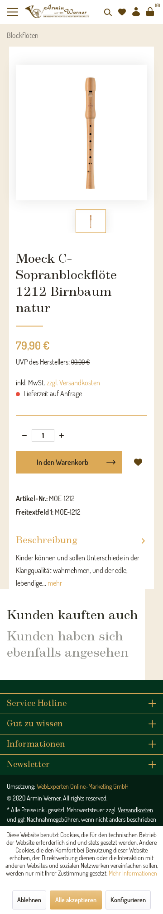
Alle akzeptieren (75, 900)
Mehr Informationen (133, 873)
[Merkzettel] (121, 12)
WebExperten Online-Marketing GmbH (83, 786)
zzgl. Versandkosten (73, 382)
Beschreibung (46, 540)
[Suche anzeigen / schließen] (107, 12)
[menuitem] (16, 12)
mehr (54, 582)
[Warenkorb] (150, 12)
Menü (16, 12)
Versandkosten (135, 810)
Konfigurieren (128, 900)
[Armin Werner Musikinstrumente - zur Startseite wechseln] (58, 11)
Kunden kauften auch (72, 615)
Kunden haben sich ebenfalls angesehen (68, 644)
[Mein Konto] (135, 12)
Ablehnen (29, 900)
